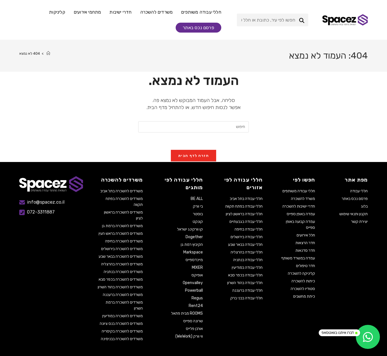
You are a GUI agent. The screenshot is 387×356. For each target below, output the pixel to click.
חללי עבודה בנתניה (248, 259)
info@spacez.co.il (46, 202)
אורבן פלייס (194, 328)
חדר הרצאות (305, 242)
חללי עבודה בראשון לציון (244, 214)
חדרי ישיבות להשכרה (298, 206)
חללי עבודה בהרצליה (247, 252)
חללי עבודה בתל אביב (246, 198)
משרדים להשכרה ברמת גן (122, 225)
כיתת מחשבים (304, 296)
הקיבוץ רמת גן (192, 244)
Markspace (193, 252)
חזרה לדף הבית (193, 156)
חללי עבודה (359, 191)
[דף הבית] (48, 53)
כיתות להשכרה (303, 281)
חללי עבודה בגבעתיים (246, 221)
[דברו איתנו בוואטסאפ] (368, 337)
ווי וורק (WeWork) (189, 336)
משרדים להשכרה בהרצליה (122, 264)
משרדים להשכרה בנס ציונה (121, 323)
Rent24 (196, 305)
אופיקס (197, 275)
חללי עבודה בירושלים (247, 237)
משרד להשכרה (303, 198)
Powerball (194, 290)
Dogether (194, 237)
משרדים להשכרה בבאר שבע (121, 256)
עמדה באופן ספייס (301, 214)
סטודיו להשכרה (303, 288)
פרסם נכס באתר (355, 198)
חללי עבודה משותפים (298, 191)
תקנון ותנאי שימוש (353, 214)
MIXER (197, 267)
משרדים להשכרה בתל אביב (121, 191)
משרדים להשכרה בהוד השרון (120, 287)
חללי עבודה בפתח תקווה (244, 206)
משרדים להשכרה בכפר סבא (121, 279)
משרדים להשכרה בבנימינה (122, 338)
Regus (197, 298)
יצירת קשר (359, 221)
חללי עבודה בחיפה (249, 229)
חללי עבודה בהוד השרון (245, 282)
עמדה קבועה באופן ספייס (300, 224)
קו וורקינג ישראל (190, 229)
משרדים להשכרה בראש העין (121, 233)
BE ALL (197, 198)
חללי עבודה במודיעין (247, 267)
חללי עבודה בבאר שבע (245, 244)
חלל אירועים (306, 235)
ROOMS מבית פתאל (187, 313)
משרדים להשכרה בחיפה (124, 241)
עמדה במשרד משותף (298, 258)
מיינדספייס (194, 259)
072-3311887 (41, 212)
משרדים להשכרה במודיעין (122, 316)
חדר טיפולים (305, 265)
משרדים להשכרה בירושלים (122, 248)
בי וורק (198, 206)
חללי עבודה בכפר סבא (245, 275)
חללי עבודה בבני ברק (246, 298)
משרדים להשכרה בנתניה (123, 271)
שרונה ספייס (193, 321)
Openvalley (193, 282)
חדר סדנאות (305, 250)
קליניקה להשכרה (301, 273)
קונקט (198, 221)
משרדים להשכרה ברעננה (123, 294)
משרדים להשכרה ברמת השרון (124, 305)
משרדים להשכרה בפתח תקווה (124, 201)
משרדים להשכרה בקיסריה (122, 331)
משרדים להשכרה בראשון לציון (123, 215)
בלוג (364, 206)
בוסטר (198, 214)
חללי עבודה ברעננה (247, 290)
